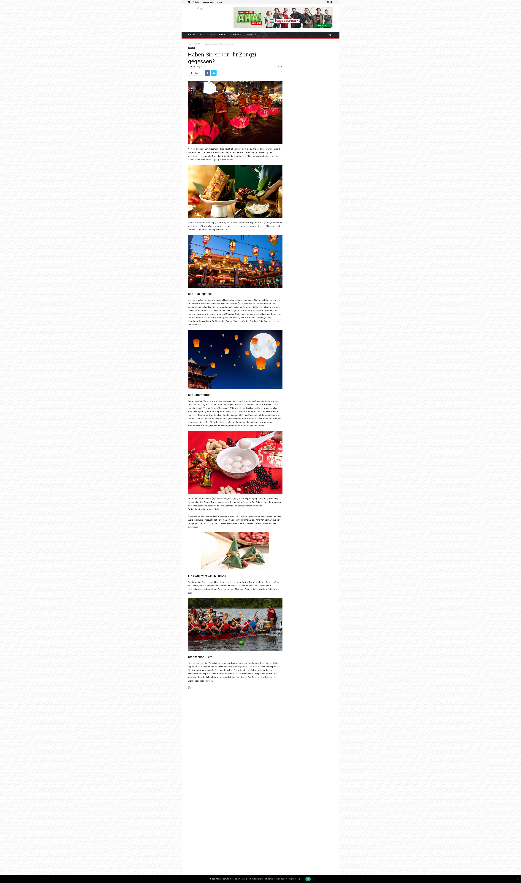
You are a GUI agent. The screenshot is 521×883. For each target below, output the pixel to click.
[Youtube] (331, 2)
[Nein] (517, 879)
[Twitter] (328, 2)
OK (308, 879)
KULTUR (198, 44)
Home (190, 44)
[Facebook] (324, 2)
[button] (330, 35)
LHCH (192, 67)
